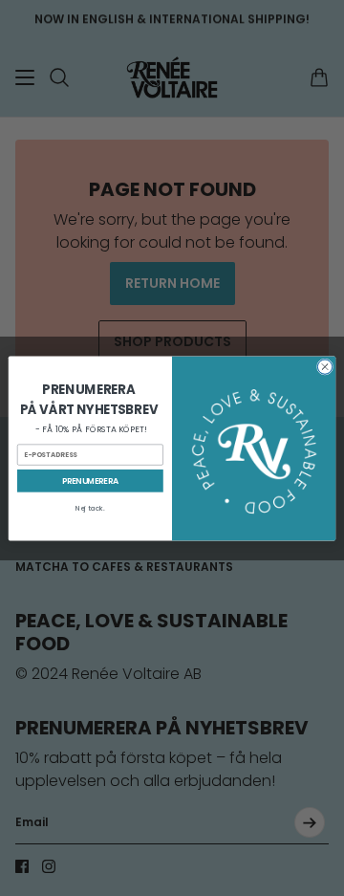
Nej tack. (90, 508)
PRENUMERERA (90, 480)
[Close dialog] (324, 366)
